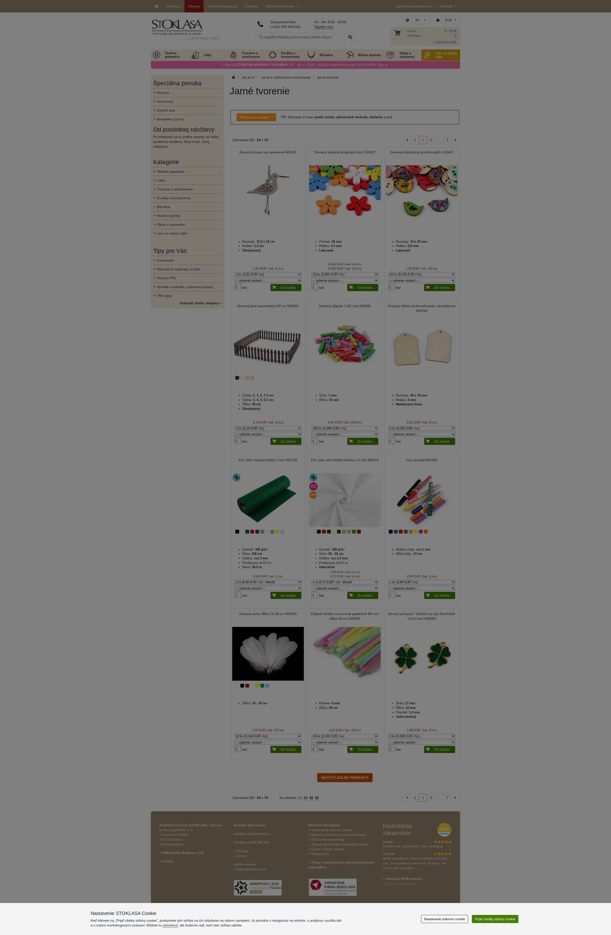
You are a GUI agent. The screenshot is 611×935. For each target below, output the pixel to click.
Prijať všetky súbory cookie (495, 919)
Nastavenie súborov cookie (444, 919)
